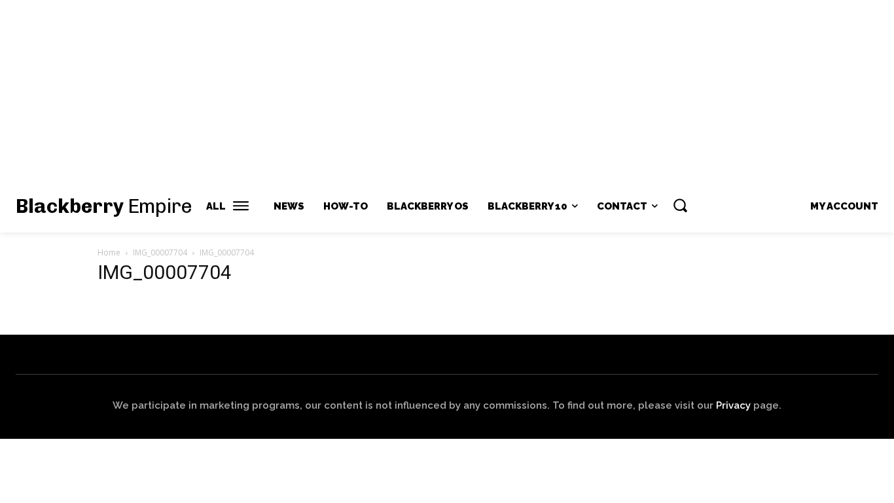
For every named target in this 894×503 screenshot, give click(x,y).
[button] (680, 205)
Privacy (733, 405)
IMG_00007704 (160, 252)
